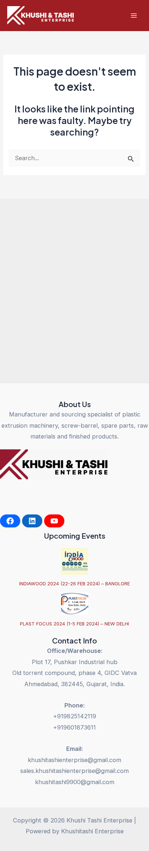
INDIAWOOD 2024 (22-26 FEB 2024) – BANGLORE (74, 583)
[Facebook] (10, 520)
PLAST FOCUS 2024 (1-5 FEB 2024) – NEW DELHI (74, 624)
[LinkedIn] (32, 520)
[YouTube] (54, 520)
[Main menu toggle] (133, 16)
